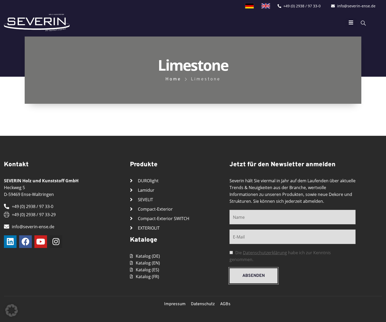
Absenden (253, 275)
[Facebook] (25, 241)
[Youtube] (40, 241)
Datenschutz (203, 304)
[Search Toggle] (363, 22)
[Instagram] (56, 241)
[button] (11, 310)
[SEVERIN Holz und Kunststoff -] (37, 22)
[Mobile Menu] (351, 22)
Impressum (175, 304)
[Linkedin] (10, 241)
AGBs (225, 304)
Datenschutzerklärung (265, 253)
